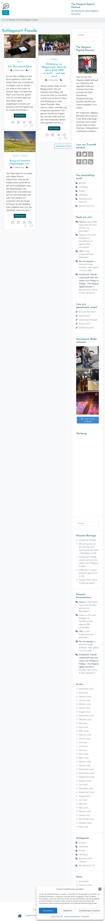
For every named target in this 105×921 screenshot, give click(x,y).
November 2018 (86, 773)
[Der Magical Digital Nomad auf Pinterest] (78, 161)
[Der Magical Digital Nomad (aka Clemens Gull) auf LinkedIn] (84, 161)
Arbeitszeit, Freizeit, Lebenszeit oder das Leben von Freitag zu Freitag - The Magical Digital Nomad (89, 280)
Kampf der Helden (87, 540)
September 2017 (86, 792)
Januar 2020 (84, 738)
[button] (100, 889)
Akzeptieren (48, 911)
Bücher (19, 62)
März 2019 (83, 758)
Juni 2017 (83, 800)
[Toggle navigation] (5, 12)
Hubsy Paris (84, 323)
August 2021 (84, 712)
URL (81, 251)
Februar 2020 (85, 735)
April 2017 (83, 807)
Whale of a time (86, 327)
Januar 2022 (84, 708)
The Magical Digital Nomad (82, 6)
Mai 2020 (83, 723)
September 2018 (86, 777)
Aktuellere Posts (63, 146)
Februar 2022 (85, 704)
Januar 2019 (84, 765)
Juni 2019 (83, 746)
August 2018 (85, 781)
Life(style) (24, 156)
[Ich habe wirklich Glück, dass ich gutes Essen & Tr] (87, 380)
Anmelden (83, 881)
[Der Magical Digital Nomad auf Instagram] (90, 154)
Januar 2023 (84, 700)
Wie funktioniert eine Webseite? (86, 254)
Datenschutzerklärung (72, 916)
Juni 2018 (83, 784)
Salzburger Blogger (88, 320)
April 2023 (83, 692)
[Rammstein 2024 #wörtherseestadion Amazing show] (87, 403)
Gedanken (15, 156)
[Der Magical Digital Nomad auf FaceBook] (78, 154)
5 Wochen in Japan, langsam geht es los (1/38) (88, 573)
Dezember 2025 (86, 689)
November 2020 (86, 715)
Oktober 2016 (85, 823)
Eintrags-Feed (85, 885)
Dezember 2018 (86, 769)
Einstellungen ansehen (89, 911)
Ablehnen (67, 911)
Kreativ (82, 191)
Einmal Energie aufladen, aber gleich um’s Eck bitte (89, 267)
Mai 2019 (83, 750)
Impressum (85, 916)
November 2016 (86, 819)
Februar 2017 (85, 811)
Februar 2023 (85, 696)
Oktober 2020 (85, 719)
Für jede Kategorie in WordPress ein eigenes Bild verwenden (87, 241)
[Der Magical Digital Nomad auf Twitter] (84, 154)
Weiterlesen (20, 116)
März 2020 (84, 731)
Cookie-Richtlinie (57, 916)
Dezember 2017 (86, 788)
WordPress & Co (86, 206)
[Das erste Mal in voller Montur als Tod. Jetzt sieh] (87, 357)
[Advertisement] (87, 474)
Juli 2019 (83, 742)
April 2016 (83, 827)
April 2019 (83, 754)
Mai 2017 (83, 804)
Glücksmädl (84, 316)
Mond (81, 222)
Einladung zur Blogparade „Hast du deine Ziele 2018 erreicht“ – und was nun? (54, 70)
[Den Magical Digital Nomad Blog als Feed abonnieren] (90, 161)
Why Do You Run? (87, 312)
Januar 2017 (84, 815)
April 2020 (83, 727)
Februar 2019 (85, 761)
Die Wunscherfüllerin (20, 66)
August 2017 (85, 796)
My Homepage (86, 261)
